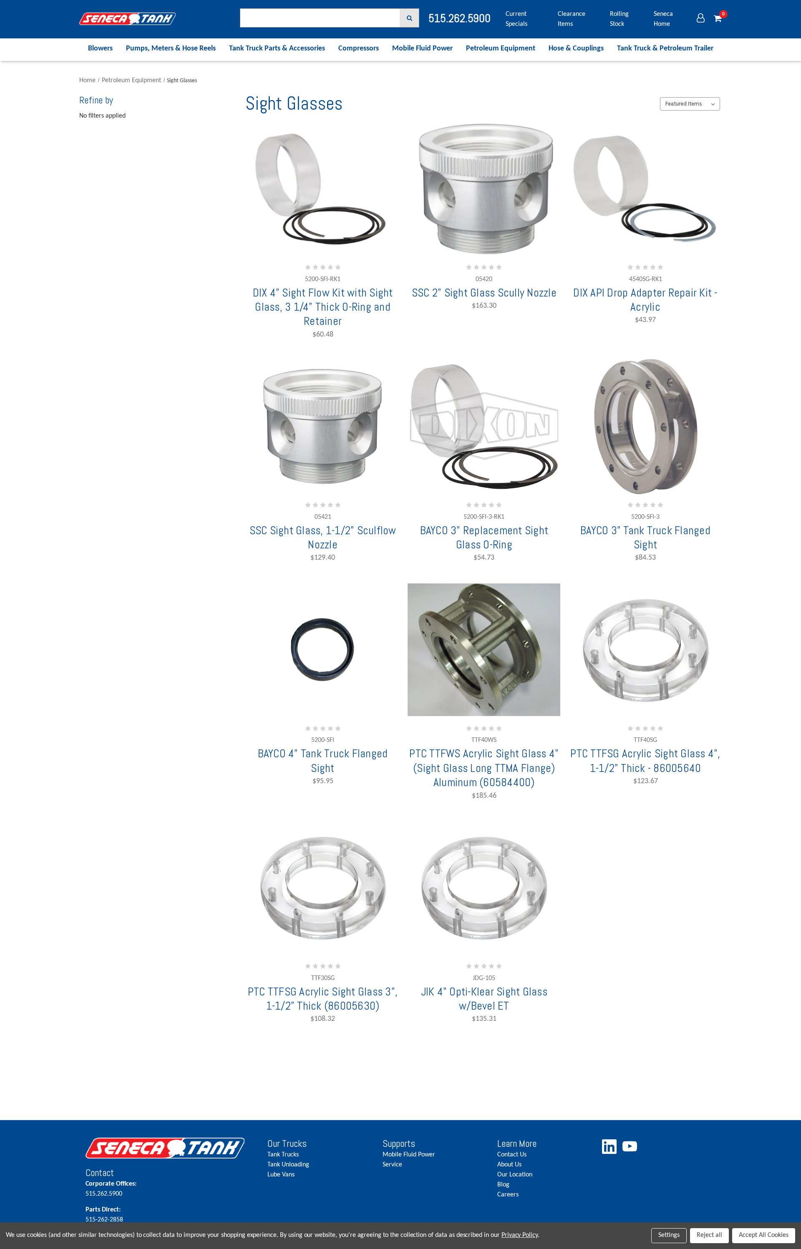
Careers (508, 1194)
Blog (503, 1184)
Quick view (323, 229)
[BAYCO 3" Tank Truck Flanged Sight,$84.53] (645, 426)
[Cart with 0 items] (718, 19)
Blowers (100, 49)
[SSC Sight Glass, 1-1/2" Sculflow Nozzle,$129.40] (323, 426)
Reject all (709, 1235)
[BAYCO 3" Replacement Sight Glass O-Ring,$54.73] (484, 426)
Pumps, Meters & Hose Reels (171, 49)
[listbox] (689, 104)
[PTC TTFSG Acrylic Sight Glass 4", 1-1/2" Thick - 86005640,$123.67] (645, 649)
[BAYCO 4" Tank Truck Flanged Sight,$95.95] (323, 649)
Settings (669, 1235)
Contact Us (511, 1154)
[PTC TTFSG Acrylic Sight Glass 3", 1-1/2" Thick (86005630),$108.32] (323, 887)
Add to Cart (312, 253)
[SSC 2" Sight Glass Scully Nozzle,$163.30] (484, 189)
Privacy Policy (519, 1235)
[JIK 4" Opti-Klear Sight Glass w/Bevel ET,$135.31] (484, 887)
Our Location (514, 1174)
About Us (509, 1164)
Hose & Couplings (576, 49)
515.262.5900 (111, 1189)
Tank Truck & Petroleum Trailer (665, 49)
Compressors (358, 49)
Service (392, 1164)
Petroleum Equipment (500, 49)
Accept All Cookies (763, 1235)
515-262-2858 (104, 1214)
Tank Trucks (283, 1154)
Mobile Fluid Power (422, 49)
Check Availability (323, 488)
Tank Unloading (288, 1164)
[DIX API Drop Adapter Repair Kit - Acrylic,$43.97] (645, 189)
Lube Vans (281, 1174)
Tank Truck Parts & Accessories (277, 49)
